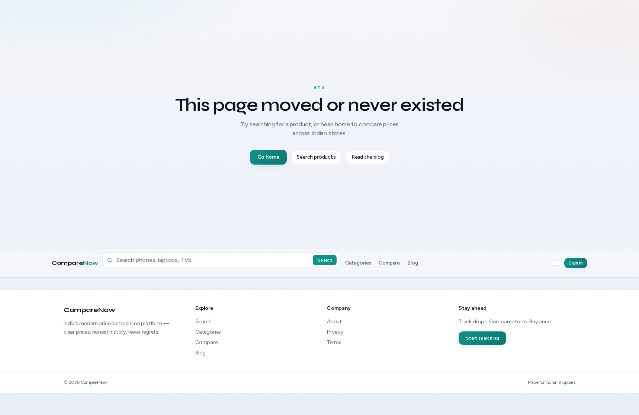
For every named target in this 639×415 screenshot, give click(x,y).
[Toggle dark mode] (555, 263)
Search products (316, 157)
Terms (334, 342)
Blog (412, 263)
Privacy (335, 332)
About (334, 321)
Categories (358, 263)
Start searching (482, 338)
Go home (268, 157)
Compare (75, 263)
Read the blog (367, 157)
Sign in (576, 263)
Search (324, 260)
